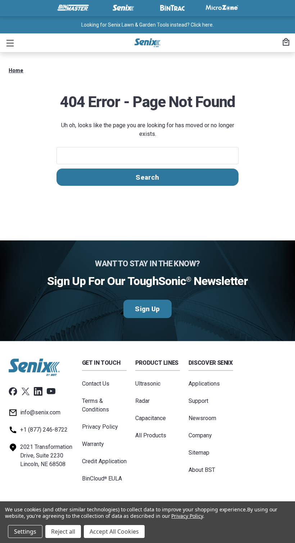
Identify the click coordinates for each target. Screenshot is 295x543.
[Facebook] (13, 391)
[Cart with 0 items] (285, 42)
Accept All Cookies (114, 531)
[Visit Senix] (122, 7)
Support (198, 400)
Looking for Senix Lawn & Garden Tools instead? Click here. (147, 25)
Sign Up (147, 309)
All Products (150, 435)
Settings (25, 531)
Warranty (93, 444)
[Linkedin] (38, 391)
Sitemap (199, 452)
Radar (142, 400)
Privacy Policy (100, 426)
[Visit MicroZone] (221, 7)
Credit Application (104, 461)
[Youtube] (51, 391)
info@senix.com (40, 412)
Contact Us (95, 383)
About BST (202, 469)
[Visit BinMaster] (73, 7)
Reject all (63, 531)
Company (200, 435)
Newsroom (202, 418)
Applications (204, 383)
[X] (25, 391)
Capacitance (150, 418)
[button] (8, 42)
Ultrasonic (147, 383)
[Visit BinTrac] (172, 7)
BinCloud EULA (102, 478)
